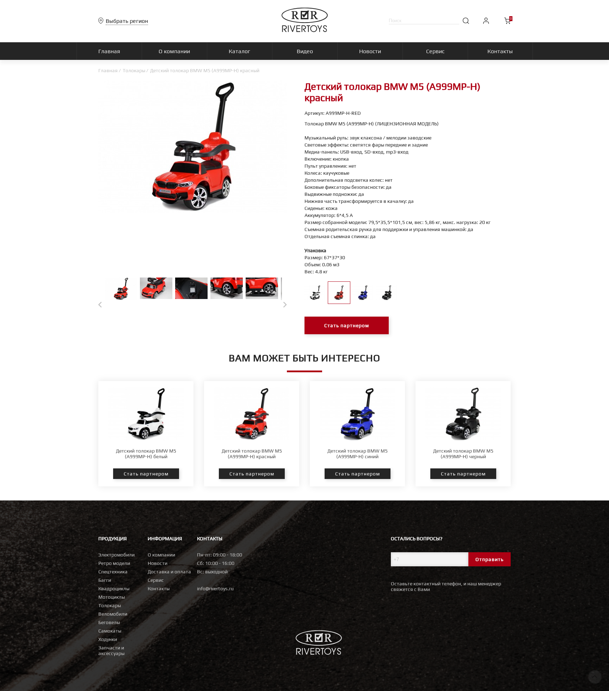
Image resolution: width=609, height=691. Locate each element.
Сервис (156, 580)
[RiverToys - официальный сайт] (305, 30)
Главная (108, 70)
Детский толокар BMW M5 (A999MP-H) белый (146, 453)
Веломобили (112, 614)
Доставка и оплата (169, 571)
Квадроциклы (113, 588)
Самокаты (109, 631)
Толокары (134, 70)
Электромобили (116, 555)
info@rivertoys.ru (215, 588)
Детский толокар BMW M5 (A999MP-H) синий (357, 453)
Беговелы (109, 622)
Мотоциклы (111, 597)
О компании (161, 555)
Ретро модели (114, 563)
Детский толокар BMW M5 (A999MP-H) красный (252, 453)
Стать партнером (346, 325)
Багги (104, 580)
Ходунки (107, 639)
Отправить (489, 559)
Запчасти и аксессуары (111, 650)
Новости (157, 563)
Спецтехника (113, 571)
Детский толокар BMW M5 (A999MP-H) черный (463, 453)
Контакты (159, 588)
